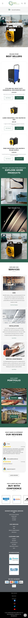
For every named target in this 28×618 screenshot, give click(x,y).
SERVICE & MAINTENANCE (14, 530)
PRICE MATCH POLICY (14, 546)
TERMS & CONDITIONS (14, 593)
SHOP (14, 526)
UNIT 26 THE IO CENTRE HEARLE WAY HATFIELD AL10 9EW (14, 517)
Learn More (14, 338)
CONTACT (14, 539)
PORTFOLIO (14, 532)
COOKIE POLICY (14, 598)
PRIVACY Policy (14, 596)
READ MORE (14, 397)
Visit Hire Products (14, 305)
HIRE (14, 528)
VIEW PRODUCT (8, 98)
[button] (2, 3)
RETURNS (14, 544)
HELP (14, 548)
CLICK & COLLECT (14, 542)
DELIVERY (14, 540)
